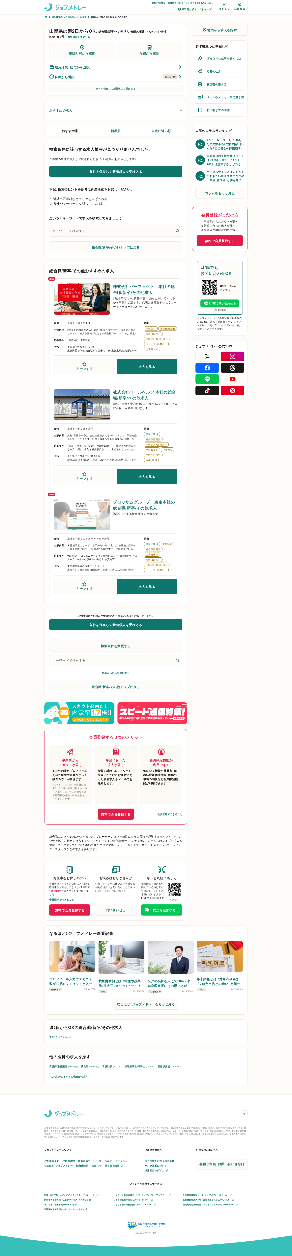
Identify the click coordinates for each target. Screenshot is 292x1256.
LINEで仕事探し (159, 2)
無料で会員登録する (116, 814)
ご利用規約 (68, 1161)
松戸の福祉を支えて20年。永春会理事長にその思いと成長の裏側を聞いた (169, 983)
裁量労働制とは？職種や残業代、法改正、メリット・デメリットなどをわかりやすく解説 (121, 983)
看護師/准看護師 (63, 1066)
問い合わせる (116, 909)
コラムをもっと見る (220, 193)
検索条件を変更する (116, 645)
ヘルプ (108, 1161)
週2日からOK (60, 1037)
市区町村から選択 (82, 53)
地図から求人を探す (222, 29)
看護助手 (112, 1066)
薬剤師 (90, 1066)
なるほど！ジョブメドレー (58, 1165)
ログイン (224, 9)
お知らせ (97, 1165)
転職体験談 (82, 1165)
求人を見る (147, 366)
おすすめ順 (70, 130)
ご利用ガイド (183, 2)
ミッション (121, 1161)
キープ (207, 9)
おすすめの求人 (60, 110)
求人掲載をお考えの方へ (201, 2)
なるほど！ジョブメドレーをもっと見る (146, 1003)
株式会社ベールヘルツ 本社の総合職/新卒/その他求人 (144, 395)
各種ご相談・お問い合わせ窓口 (221, 1163)
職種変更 (172, 2)
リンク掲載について (156, 1165)
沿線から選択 (150, 53)
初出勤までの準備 (218, 110)
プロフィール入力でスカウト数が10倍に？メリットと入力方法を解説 (70, 981)
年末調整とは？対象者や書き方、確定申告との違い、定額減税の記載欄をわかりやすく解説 (218, 981)
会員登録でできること (170, 814)
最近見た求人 (189, 9)
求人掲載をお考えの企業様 (160, 1161)
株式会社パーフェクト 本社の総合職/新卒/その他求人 (144, 289)
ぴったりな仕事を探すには (224, 58)
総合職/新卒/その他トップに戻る (116, 247)
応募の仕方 (214, 71)
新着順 (116, 130)
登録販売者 (169, 1066)
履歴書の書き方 (217, 84)
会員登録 (240, 9)
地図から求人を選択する (115, 673)
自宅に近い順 (161, 130)
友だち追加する (164, 910)
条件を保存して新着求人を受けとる (116, 88)
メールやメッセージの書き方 (225, 97)
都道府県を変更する (79, 36)
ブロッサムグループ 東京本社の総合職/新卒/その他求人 (144, 505)
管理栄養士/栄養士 (139, 1066)
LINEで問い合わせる (222, 303)
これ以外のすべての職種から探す (69, 1076)
